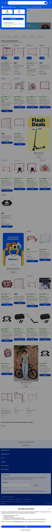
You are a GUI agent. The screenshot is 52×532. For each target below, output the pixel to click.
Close (26, 526)
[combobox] (27, 3)
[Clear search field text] (44, 3)
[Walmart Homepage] (5, 3)
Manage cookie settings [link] (25, 529)
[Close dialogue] (49, 509)
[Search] (46, 3)
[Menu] (2, 3)
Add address (13, 18)
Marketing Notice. (19, 521)
